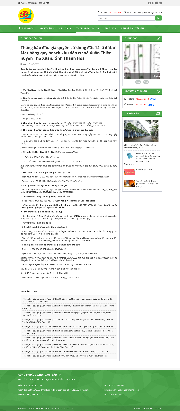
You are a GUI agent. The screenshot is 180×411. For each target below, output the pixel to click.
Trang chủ (28, 28)
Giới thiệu (46, 28)
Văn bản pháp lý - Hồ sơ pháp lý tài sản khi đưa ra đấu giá (147, 184)
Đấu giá (64, 28)
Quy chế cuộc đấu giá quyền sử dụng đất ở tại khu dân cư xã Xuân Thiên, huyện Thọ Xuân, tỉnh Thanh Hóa (142, 158)
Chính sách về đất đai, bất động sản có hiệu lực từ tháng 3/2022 (140, 146)
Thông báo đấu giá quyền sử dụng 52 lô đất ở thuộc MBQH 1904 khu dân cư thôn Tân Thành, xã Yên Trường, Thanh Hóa (68, 307)
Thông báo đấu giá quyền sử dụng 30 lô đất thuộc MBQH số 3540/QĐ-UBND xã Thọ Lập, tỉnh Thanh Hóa (66, 351)
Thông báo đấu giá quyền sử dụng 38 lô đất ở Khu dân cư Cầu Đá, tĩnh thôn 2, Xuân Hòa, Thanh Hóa (65, 356)
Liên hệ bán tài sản (132, 28)
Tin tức (109, 28)
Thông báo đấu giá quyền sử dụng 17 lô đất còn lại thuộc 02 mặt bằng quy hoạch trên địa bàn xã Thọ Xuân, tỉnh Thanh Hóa (67, 332)
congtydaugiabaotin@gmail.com (147, 12)
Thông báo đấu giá (88, 28)
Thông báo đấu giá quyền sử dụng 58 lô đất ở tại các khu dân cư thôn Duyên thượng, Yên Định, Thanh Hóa (68, 326)
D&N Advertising (154, 408)
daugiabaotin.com (35, 394)
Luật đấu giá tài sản (144, 169)
